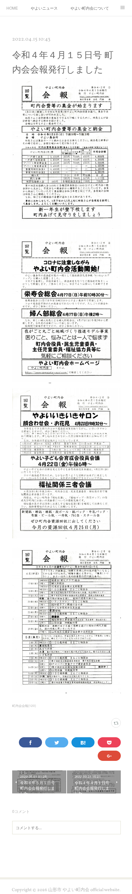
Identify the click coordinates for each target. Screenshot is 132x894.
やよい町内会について (89, 8)
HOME (12, 8)
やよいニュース (44, 8)
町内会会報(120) (24, 705)
